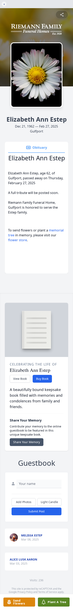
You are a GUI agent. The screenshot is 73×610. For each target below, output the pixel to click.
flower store (17, 240)
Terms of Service (47, 592)
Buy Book (42, 379)
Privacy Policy (25, 592)
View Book (20, 379)
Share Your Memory (26, 442)
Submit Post (36, 511)
